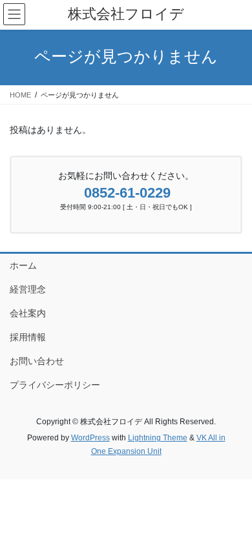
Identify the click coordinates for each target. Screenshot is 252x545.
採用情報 (28, 337)
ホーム (23, 265)
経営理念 (28, 289)
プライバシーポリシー (55, 385)
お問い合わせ (37, 361)
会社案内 (28, 313)
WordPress (90, 437)
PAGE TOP (233, 517)
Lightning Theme (157, 437)
